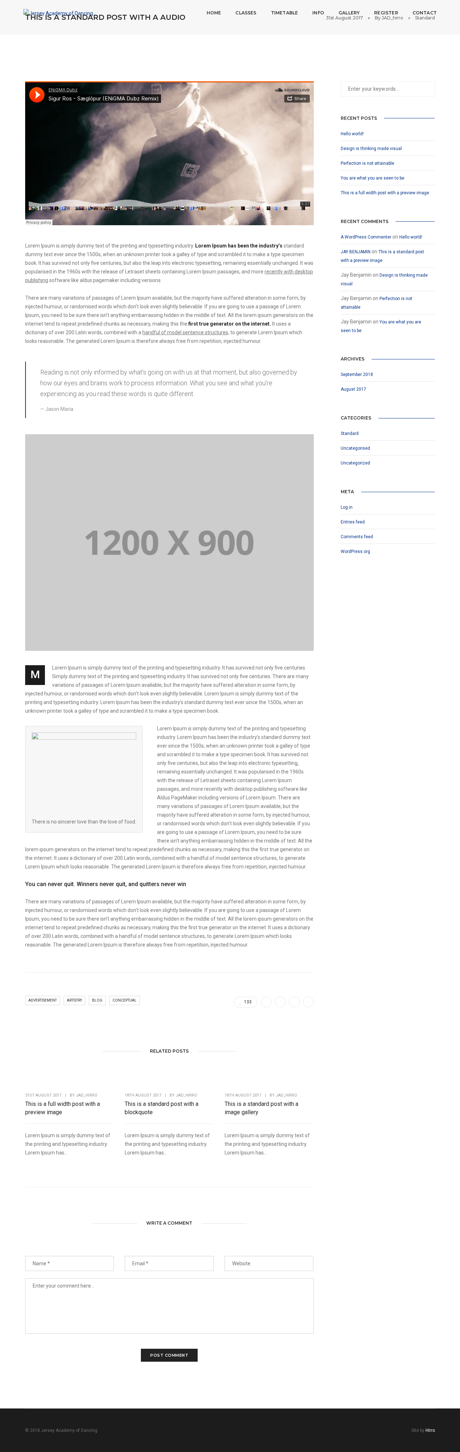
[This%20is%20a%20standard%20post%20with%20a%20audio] (266, 1002)
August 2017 (353, 389)
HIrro (430, 1430)
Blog (97, 1000)
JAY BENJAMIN (356, 251)
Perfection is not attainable (367, 163)
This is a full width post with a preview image (62, 1108)
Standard (350, 433)
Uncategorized (355, 463)
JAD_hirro (86, 1095)
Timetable (284, 12)
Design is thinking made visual (371, 148)
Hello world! (352, 133)
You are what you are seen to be (372, 178)
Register (386, 12)
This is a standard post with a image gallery (261, 1108)
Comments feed (357, 536)
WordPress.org (355, 551)
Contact (425, 12)
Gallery (349, 12)
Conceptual (124, 1000)
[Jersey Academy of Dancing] (58, 12)
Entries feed (353, 522)
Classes (245, 12)
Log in (347, 507)
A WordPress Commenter (366, 237)
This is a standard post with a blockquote (161, 1108)
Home (214, 12)
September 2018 (357, 374)
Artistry (74, 1000)
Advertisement (42, 1000)
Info (318, 12)
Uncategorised (355, 448)
